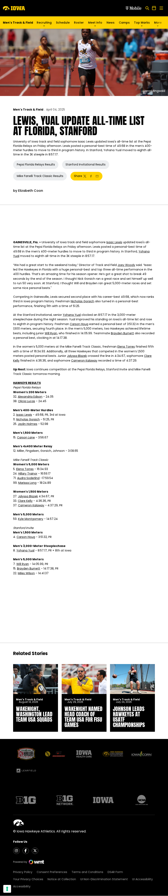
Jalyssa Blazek (77, 356)
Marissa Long (27, 483)
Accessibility (22, 886)
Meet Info (95, 23)
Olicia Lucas (26, 401)
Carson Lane (26, 437)
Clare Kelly (25, 501)
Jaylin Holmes (27, 424)
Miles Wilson (26, 573)
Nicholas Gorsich (82, 301)
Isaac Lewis (114, 242)
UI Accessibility (142, 879)
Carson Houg (79, 324)
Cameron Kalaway (84, 360)
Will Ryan (51, 333)
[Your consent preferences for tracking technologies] (7, 889)
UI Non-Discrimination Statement (104, 879)
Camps (124, 24)
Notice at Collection (62, 879)
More (158, 23)
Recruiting (44, 23)
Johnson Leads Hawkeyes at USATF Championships (129, 717)
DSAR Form (115, 872)
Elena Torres (126, 347)
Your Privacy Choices (28, 879)
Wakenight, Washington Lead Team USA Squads (34, 714)
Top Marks (142, 23)
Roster (79, 23)
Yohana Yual (72, 315)
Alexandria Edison (30, 397)
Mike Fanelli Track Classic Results (40, 176)
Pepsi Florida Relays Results (36, 164)
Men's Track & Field (28, 109)
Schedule (63, 23)
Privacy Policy (22, 872)
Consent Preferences (52, 872)
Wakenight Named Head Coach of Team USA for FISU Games (83, 717)
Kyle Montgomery (30, 519)
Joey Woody (126, 265)
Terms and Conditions (87, 872)
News (111, 23)
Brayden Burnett (122, 333)
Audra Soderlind (28, 478)
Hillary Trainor (27, 473)
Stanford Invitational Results (86, 164)
